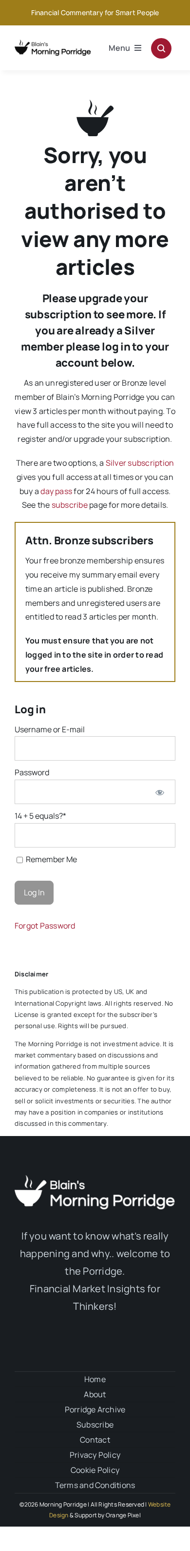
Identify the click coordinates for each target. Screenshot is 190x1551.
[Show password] (159, 792)
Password (32, 772)
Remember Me (50, 859)
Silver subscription (140, 462)
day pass (56, 491)
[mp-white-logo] (95, 1179)
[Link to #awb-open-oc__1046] (161, 48)
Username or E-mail (50, 729)
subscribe (70, 504)
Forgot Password (45, 925)
